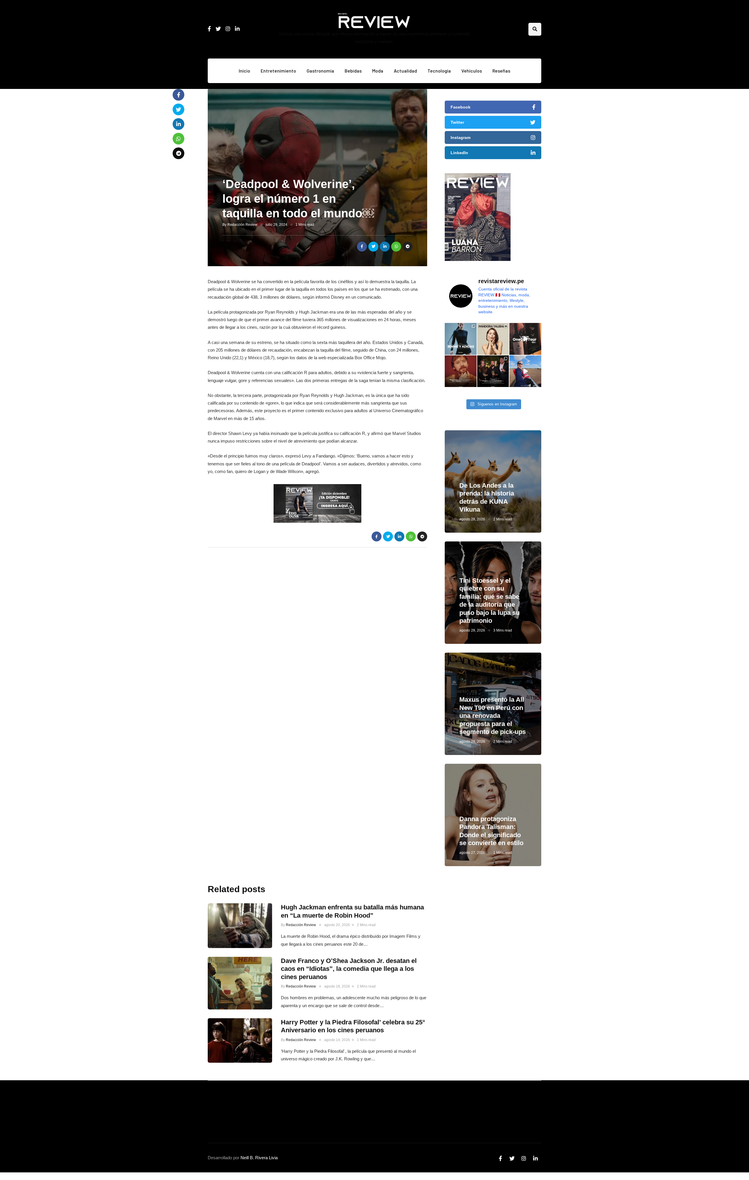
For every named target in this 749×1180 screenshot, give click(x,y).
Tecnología (439, 70)
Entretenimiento (278, 70)
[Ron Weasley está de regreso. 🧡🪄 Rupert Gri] (461, 371)
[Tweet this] (373, 247)
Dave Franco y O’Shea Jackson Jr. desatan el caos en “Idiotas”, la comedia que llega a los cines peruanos (349, 969)
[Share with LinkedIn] (385, 247)
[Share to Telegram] (408, 247)
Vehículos (471, 70)
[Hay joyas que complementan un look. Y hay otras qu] (493, 339)
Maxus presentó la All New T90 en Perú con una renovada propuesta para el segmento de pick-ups (492, 715)
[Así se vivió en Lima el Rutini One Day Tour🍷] (525, 339)
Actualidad (405, 70)
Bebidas (353, 70)
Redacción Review (242, 225)
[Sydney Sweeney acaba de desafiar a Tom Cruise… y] (525, 371)
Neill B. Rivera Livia (259, 1157)
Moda (377, 70)
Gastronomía (320, 70)
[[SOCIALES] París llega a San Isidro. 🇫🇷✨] (493, 371)
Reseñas (501, 70)
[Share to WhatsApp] (396, 247)
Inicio (244, 70)
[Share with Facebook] (362, 247)
